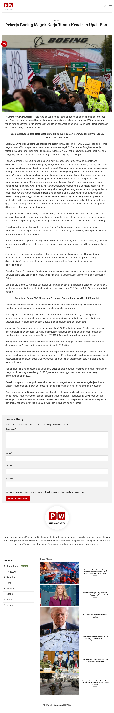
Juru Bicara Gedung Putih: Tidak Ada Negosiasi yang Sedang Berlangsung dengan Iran (95, 593)
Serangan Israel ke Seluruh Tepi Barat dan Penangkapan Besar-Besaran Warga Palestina (95, 682)
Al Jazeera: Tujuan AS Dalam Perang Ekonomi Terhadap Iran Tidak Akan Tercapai (95, 616)
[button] (110, 6)
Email (9, 466)
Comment (11, 429)
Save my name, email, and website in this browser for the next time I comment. (47, 492)
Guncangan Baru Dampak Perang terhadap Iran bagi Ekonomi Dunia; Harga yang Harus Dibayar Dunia (95, 571)
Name (9, 453)
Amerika (57, 20)
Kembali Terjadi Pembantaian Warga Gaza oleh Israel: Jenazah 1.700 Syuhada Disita (95, 638)
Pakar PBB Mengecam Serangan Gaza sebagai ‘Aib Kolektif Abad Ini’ (63, 298)
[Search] (105, 6)
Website (9, 479)
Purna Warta (25, 117)
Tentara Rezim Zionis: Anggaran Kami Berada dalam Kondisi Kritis (95, 660)
